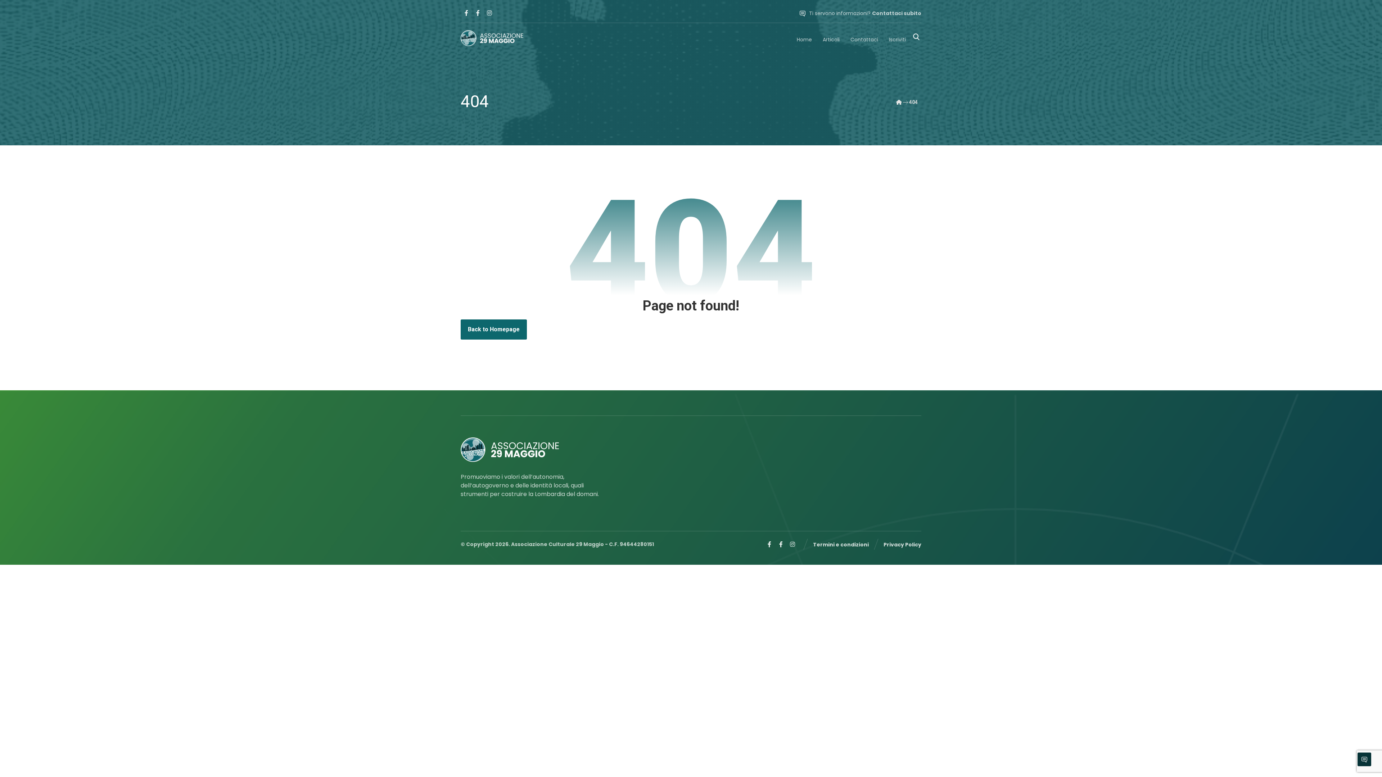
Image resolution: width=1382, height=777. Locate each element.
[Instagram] (489, 13)
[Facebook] (466, 13)
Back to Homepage (494, 329)
